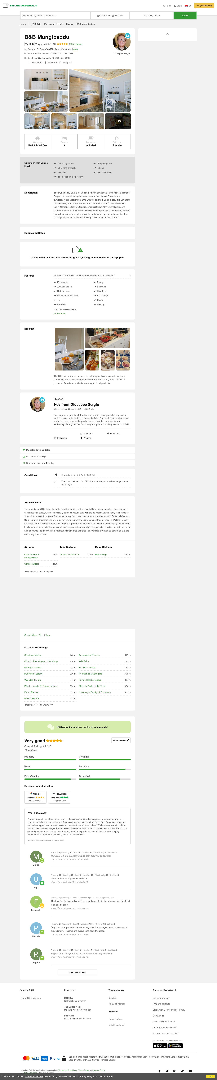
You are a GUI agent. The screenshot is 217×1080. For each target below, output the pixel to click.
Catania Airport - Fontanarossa (32, 556)
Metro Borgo (101, 554)
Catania (70, 23)
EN (190, 5)
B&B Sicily (36, 23)
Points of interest (116, 1003)
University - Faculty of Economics (95, 692)
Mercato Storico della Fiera (92, 686)
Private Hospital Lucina (90, 679)
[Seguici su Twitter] (166, 1071)
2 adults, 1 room (152, 15)
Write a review (119, 740)
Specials (112, 997)
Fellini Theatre (31, 692)
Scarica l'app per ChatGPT (165, 1033)
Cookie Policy (99, 1070)
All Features (59, 313)
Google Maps (30, 635)
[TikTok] (182, 1071)
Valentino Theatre (32, 679)
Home (23, 23)
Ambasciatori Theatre (89, 655)
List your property (204, 5)
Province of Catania (53, 23)
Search (185, 15)
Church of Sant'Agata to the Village (41, 661)
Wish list (167, 5)
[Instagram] (174, 1071)
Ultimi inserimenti (116, 1024)
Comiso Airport (31, 563)
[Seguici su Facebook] (161, 1071)
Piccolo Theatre (31, 698)
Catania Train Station (70, 554)
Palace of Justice (87, 667)
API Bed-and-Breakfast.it (165, 1027)
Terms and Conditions (67, 1070)
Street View (44, 635)
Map (75, 49)
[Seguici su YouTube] (190, 1071)
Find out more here (34, 1076)
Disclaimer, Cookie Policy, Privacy (169, 1009)
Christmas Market (32, 655)
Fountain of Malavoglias (90, 673)
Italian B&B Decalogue (30, 997)
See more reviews (77, 972)
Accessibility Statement (164, 1021)
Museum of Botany (33, 673)
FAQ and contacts (161, 1003)
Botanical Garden (32, 667)
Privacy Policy (83, 1070)
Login (179, 5)
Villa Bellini (84, 661)
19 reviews (76, 44)
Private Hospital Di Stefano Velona (40, 686)
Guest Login (158, 1015)
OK (210, 1076)
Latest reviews (115, 1019)
